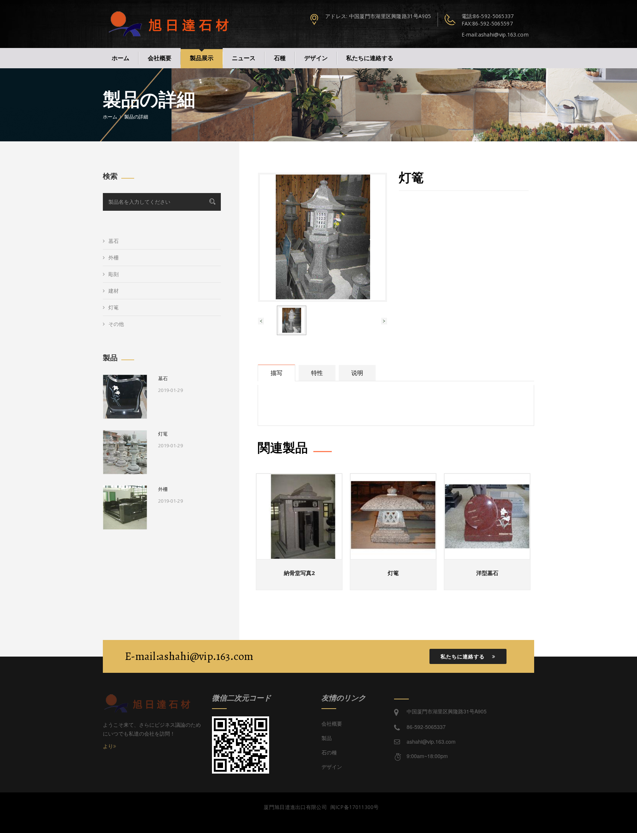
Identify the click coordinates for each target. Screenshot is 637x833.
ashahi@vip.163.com (431, 741)
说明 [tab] (357, 372)
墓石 (113, 240)
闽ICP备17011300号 (355, 806)
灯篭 (113, 307)
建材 (113, 290)
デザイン (316, 58)
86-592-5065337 (493, 16)
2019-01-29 (170, 390)
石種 (280, 58)
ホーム (120, 58)
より (108, 746)
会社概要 (159, 58)
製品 (326, 737)
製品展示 (201, 58)
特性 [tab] (317, 372)
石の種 (329, 752)
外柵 (113, 257)
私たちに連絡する (369, 58)
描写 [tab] (276, 372)
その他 (116, 323)
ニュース (243, 58)
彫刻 (113, 274)
